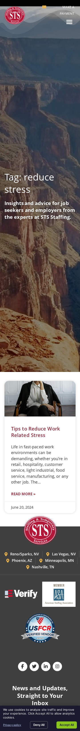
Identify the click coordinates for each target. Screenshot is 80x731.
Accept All (67, 725)
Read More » (23, 493)
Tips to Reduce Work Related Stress (35, 432)
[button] (69, 22)
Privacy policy (12, 725)
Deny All (38, 725)
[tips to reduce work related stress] (40, 398)
